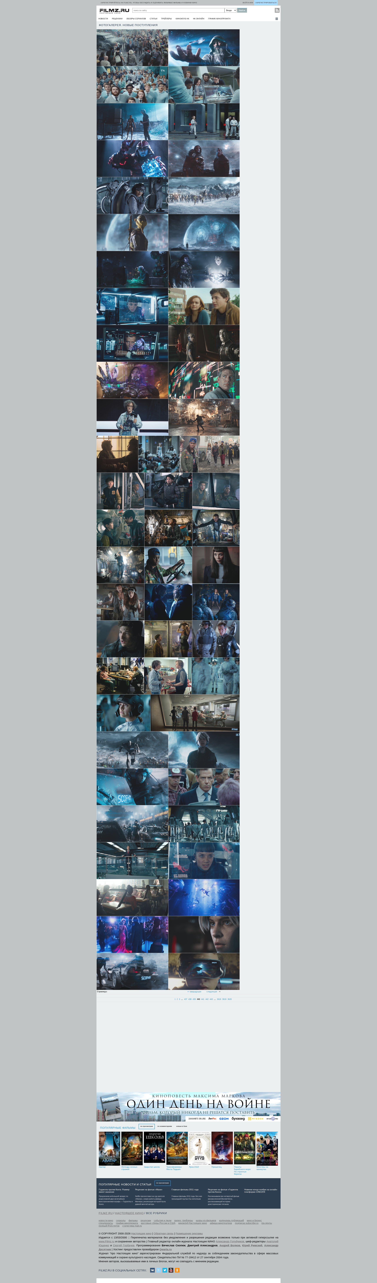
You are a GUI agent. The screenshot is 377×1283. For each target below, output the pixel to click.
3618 (219, 999)
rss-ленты (266, 1223)
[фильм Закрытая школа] (154, 1149)
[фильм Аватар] (109, 1149)
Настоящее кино (141, 1233)
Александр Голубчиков (230, 1241)
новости (103, 19)
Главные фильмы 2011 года (185, 1189)
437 (185, 999)
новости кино (106, 1220)
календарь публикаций (231, 1220)
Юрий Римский (252, 1245)
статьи (153, 19)
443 (211, 999)
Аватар (102, 1167)
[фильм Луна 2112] (199, 1149)
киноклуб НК (182, 19)
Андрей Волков (229, 1245)
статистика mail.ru (132, 1226)
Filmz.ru (106, 1213)
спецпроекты (106, 1223)
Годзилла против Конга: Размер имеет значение (114, 1190)
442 (207, 999)
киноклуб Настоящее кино (192, 1223)
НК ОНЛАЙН (198, 19)
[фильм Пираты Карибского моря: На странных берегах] (244, 1149)
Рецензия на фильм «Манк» (148, 1189)
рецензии (117, 19)
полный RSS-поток (109, 1226)
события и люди (162, 1220)
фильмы (133, 1220)
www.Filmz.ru (106, 1241)
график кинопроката (219, 19)
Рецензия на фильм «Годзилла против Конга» (223, 1190)
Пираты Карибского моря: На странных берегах (242, 1170)
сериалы (121, 1220)
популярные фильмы (117, 1127)
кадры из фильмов (206, 1220)
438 (189, 999)
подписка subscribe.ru (246, 1223)
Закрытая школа (152, 1167)
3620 (230, 999)
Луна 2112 (194, 1167)
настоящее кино (129, 1213)
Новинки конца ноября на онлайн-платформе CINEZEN (261, 1190)
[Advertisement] (120, 1047)
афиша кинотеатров (221, 1223)
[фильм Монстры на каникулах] (267, 1149)
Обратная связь (163, 1233)
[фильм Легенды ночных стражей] (132, 1149)
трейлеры (166, 19)
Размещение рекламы (189, 1233)
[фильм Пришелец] (222, 1149)
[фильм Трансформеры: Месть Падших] (177, 1149)
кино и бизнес (254, 1220)
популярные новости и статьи (125, 1184)
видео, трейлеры (183, 1220)
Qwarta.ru (165, 1249)
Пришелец (216, 1167)
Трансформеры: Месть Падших (174, 1168)
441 (202, 999)
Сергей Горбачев (123, 1245)
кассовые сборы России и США (158, 1223)
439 (194, 999)
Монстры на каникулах (262, 1168)
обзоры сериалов (136, 19)
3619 (224, 999)
